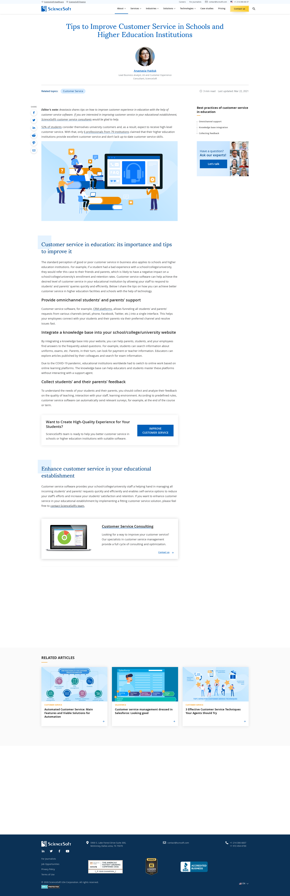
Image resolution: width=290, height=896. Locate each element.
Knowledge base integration (213, 127)
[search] (253, 8)
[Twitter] (51, 851)
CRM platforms (102, 309)
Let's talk (213, 164)
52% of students (51, 127)
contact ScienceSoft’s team (67, 506)
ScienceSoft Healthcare (54, 2)
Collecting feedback (209, 133)
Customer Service (73, 91)
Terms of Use (48, 874)
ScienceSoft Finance (77, 2)
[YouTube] (67, 851)
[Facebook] (59, 851)
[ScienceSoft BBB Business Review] (194, 867)
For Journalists (48, 858)
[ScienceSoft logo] (56, 8)
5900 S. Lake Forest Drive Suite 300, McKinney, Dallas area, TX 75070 (108, 844)
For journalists (195, 2)
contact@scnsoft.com (178, 842)
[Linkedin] (43, 851)
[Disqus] (109, 604)
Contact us (239, 8)
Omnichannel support (210, 121)
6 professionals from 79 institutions (106, 132)
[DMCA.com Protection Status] (50, 887)
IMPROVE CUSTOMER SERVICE (155, 430)
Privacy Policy (48, 869)
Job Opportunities (50, 864)
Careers (182, 2)
